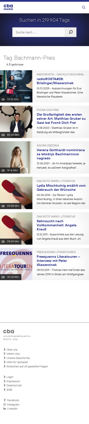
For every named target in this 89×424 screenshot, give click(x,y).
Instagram (12, 404)
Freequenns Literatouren (56, 252)
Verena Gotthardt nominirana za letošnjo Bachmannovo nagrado (61, 154)
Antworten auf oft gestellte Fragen (27, 366)
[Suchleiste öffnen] (84, 8)
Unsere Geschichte (18, 358)
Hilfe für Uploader (17, 362)
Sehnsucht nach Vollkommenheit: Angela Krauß (56, 225)
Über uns (11, 349)
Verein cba (13, 354)
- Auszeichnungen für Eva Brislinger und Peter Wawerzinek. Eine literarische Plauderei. (60, 92)
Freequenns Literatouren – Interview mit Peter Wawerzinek (58, 261)
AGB (9, 389)
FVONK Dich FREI (48, 110)
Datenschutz (14, 385)
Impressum (13, 381)
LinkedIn (11, 408)
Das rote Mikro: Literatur (56, 181)
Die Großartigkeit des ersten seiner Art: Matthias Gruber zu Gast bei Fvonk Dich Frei (61, 118)
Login (9, 377)
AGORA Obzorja (48, 145)
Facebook (12, 400)
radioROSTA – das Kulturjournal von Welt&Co (61, 74)
